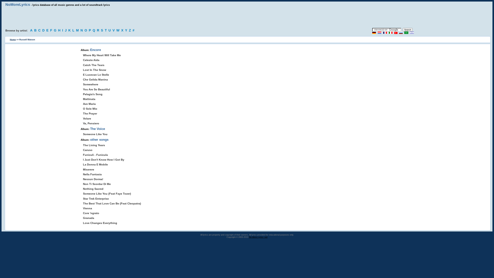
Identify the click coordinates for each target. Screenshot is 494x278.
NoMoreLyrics (17, 5)
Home (13, 39)
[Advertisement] (247, 17)
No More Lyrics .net (258, 237)
